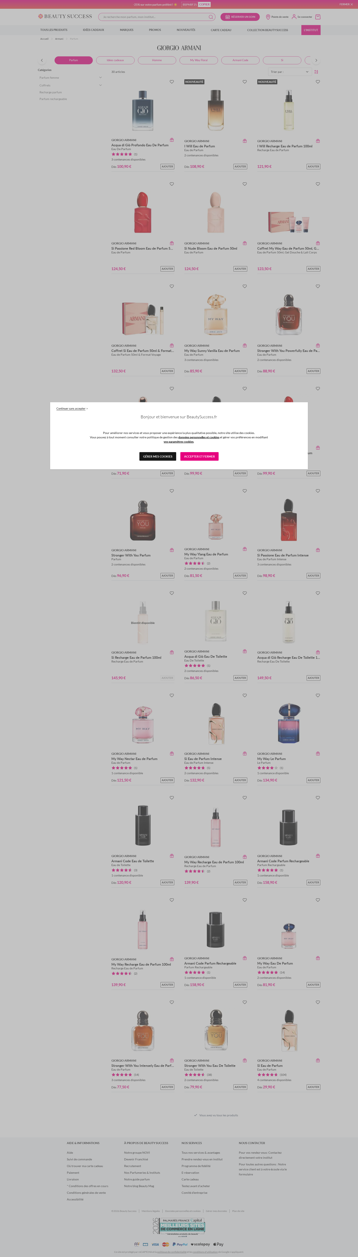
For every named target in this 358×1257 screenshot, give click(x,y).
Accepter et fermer (199, 456)
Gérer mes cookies (157, 456)
